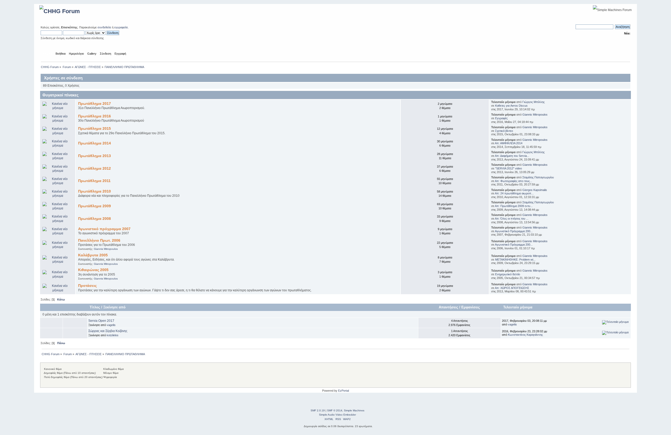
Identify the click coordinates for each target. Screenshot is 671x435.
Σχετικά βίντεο (504, 130)
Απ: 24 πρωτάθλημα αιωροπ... (514, 193)
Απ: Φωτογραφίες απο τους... (513, 181)
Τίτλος (95, 307)
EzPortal (343, 390)
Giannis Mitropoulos (535, 114)
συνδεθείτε (104, 27)
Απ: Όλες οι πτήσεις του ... (511, 218)
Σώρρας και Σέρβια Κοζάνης (107, 331)
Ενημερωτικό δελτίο (507, 274)
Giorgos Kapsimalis (534, 189)
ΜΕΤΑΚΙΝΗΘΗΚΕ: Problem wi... (515, 259)
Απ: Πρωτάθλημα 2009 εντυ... (514, 206)
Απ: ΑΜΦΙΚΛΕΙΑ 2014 (508, 143)
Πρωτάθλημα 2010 (94, 191)
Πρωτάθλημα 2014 (94, 143)
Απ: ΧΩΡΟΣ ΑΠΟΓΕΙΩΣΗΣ (512, 287)
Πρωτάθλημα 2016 (94, 116)
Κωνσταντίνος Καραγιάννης (525, 334)
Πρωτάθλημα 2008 (94, 219)
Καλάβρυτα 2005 (93, 255)
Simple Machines (354, 410)
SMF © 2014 (334, 410)
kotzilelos (112, 335)
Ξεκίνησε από (114, 307)
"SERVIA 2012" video (508, 168)
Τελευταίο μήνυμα (518, 307)
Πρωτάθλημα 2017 (94, 104)
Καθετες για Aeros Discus (511, 105)
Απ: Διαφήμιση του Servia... (512, 155)
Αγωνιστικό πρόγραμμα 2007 (104, 229)
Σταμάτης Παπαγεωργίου (538, 177)
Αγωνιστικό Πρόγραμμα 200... (514, 231)
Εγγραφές (501, 118)
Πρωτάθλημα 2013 (94, 156)
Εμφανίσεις (470, 307)
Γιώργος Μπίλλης (533, 101)
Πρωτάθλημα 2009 (94, 206)
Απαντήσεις (448, 307)
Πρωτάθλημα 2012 (94, 168)
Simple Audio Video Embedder (337, 414)
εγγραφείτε (121, 27)
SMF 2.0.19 (318, 410)
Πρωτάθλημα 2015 (94, 129)
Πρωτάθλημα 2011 (94, 181)
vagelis (111, 325)
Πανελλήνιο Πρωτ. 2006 (99, 240)
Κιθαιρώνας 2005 (93, 270)
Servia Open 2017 (101, 321)
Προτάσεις (87, 286)
